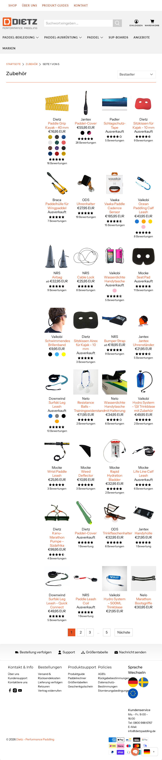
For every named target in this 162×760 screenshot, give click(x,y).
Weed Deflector (85, 473)
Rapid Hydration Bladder (114, 476)
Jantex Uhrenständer (143, 343)
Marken (9, 48)
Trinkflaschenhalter (117, 533)
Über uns (29, 5)
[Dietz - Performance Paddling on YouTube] (20, 691)
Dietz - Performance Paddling (35, 739)
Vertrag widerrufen (49, 690)
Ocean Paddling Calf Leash (143, 208)
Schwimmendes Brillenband (57, 343)
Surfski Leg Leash (57, 404)
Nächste (123, 632)
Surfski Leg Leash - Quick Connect (56, 603)
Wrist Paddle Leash (57, 473)
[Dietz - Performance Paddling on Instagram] (15, 691)
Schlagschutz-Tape (115, 125)
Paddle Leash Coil (86, 601)
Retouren (44, 686)
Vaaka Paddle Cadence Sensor (114, 208)
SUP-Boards (118, 37)
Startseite (13, 64)
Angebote (142, 37)
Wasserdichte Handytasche (114, 279)
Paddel (93, 37)
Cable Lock (85, 277)
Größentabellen (78, 682)
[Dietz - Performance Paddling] (20, 23)
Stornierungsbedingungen (114, 690)
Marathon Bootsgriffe (143, 601)
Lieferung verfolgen (50, 682)
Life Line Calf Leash (143, 473)
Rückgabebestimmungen (113, 678)
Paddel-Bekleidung (19, 37)
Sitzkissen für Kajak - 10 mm (143, 125)
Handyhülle (143, 533)
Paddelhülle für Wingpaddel (57, 206)
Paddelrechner (77, 678)
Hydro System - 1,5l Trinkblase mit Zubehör (143, 407)
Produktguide (76, 674)
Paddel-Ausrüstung (61, 37)
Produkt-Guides (55, 5)
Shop (12, 5)
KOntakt (81, 5)
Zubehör (32, 64)
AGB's (101, 674)
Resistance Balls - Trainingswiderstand (89, 407)
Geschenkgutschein (80, 686)
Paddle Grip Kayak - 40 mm (57, 125)
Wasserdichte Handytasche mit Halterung (114, 407)
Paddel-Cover (86, 123)
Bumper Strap (114, 341)
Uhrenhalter (86, 204)
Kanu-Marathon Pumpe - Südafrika (57, 539)
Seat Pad (143, 277)
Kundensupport (17, 678)
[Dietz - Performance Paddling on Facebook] (10, 691)
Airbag (57, 277)
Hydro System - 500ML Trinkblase (114, 603)
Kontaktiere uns (17, 682)
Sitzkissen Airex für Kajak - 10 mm (86, 345)
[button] (135, 751)
